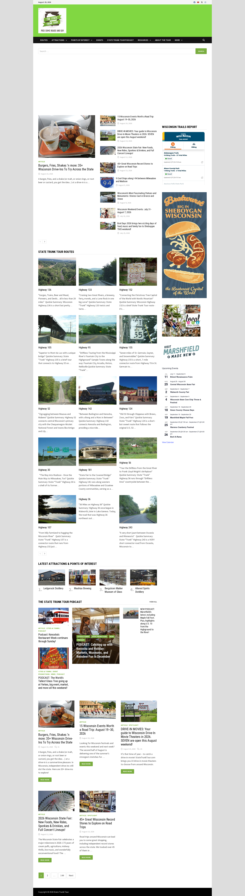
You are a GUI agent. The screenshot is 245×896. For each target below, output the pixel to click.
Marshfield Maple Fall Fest (181, 417)
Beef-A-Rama (176, 436)
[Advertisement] (122, 78)
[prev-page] (40, 242)
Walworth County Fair (179, 392)
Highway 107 (44, 527)
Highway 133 (85, 289)
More (177, 40)
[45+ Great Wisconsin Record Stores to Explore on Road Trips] (107, 164)
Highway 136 (44, 289)
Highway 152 (125, 289)
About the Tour (163, 40)
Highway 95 (84, 347)
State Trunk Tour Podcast (120, 40)
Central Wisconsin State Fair (182, 384)
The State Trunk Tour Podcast (60, 602)
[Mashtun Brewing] (82, 577)
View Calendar (168, 442)
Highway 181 (85, 469)
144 (62, 875)
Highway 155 (125, 347)
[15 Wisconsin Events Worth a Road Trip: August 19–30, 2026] (107, 116)
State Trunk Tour (61, 892)
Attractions (58, 40)
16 (141, 749)
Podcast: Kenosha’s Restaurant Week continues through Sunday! (53, 638)
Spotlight (133, 725)
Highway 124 (125, 408)
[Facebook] (195, 2)
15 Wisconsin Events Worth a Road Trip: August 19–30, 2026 (135, 118)
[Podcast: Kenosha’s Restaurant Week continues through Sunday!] (53, 617)
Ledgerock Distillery (53, 588)
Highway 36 (84, 499)
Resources (143, 40)
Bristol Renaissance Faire (181, 377)
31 (58, 747)
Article (41, 161)
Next (71, 875)
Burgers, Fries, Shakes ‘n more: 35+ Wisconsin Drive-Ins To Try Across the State (66, 167)
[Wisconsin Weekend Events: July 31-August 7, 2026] (107, 209)
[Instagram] (205, 2)
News (53, 674)
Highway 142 (85, 408)
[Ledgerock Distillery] (51, 577)
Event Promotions (99, 636)
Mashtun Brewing (82, 588)
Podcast (42, 631)
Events (99, 40)
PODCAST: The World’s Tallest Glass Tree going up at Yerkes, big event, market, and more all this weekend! (53, 682)
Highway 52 (44, 408)
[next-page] (44, 242)
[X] (202, 2)
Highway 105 (44, 347)
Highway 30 (44, 469)
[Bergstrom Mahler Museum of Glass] (113, 577)
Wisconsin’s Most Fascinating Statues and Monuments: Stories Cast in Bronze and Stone (136, 196)
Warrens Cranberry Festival (182, 427)
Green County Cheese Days (182, 410)
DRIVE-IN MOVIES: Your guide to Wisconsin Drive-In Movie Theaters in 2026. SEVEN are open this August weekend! (137, 134)
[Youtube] (198, 2)
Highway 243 (125, 527)
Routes (44, 40)
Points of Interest (80, 40)
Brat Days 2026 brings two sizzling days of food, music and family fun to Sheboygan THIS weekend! (136, 226)
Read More (44, 779)
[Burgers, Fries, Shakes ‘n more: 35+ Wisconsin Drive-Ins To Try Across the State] (66, 136)
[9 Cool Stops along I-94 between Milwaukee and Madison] (107, 178)
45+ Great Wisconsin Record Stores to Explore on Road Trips (135, 165)
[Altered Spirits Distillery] (143, 577)
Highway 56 (125, 462)
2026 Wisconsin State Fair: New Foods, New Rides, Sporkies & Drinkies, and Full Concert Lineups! (135, 150)
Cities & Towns (52, 628)
